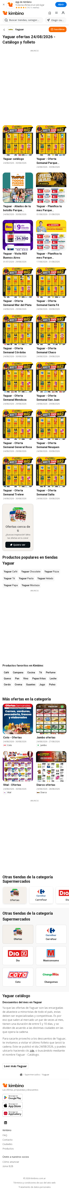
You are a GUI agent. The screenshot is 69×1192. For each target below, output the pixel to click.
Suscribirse (59, 29)
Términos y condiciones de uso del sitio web (34, 1182)
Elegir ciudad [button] (58, 20)
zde (32, 1050)
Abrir (61, 4)
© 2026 (34, 1178)
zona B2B (8, 1166)
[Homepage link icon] (21, 1074)
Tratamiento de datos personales (35, 1187)
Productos (8, 1148)
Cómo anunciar (11, 1161)
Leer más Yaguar (15, 1066)
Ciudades (7, 1144)
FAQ (5, 1135)
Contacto (8, 1139)
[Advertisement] (34, 86)
